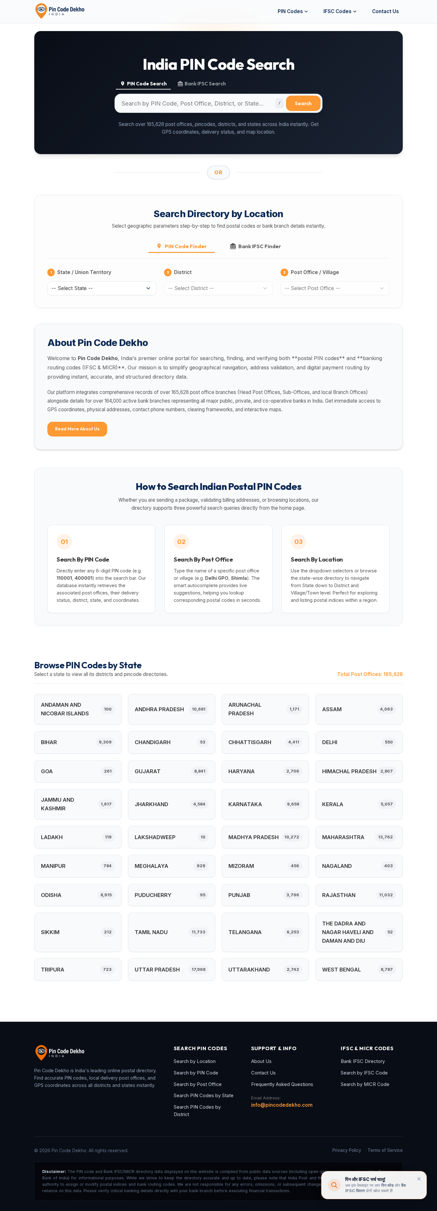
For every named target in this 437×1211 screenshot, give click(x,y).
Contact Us (385, 11)
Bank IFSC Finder (259, 246)
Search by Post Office (198, 1084)
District (179, 272)
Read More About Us (77, 429)
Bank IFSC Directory (363, 1061)
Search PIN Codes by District (197, 1111)
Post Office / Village (311, 272)
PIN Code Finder (186, 246)
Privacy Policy (346, 1150)
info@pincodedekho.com (282, 1105)
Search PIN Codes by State (204, 1095)
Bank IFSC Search (205, 84)
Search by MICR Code (365, 1084)
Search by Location (195, 1061)
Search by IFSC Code (364, 1073)
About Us (261, 1061)
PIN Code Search (147, 84)
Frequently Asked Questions (282, 1084)
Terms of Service (385, 1150)
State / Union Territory (80, 272)
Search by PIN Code (196, 1073)
